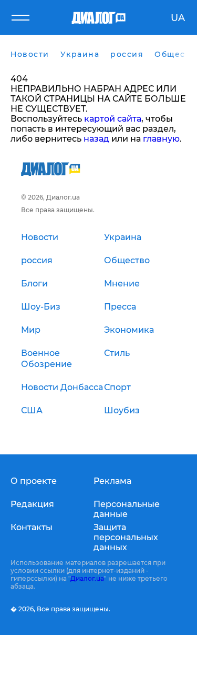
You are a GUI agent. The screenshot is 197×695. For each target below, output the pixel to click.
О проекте (34, 481)
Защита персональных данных (126, 537)
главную (161, 139)
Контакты (32, 527)
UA (178, 18)
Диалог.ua (87, 578)
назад (96, 139)
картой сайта (112, 119)
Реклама (112, 481)
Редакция (32, 504)
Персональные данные (127, 509)
